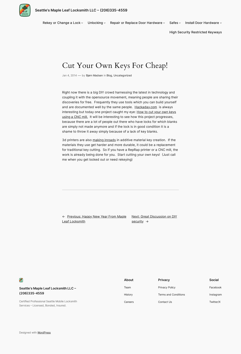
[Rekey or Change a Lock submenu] (82, 23)
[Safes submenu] (180, 23)
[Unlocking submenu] (105, 23)
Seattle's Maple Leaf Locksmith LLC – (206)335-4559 (81, 10)
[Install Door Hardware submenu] (221, 23)
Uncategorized (123, 75)
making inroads (104, 140)
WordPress (44, 332)
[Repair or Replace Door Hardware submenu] (164, 23)
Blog (109, 75)
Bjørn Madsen (94, 75)
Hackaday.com (146, 107)
